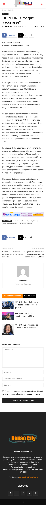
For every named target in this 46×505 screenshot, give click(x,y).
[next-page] (7, 336)
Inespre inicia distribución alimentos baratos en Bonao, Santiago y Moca (34, 254)
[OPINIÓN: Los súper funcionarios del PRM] (8, 316)
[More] (31, 35)
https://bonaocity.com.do (23, 284)
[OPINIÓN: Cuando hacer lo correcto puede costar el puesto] (8, 305)
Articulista (16, 221)
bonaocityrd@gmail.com (28, 477)
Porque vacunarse (26, 224)
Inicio (4, 10)
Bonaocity (25, 221)
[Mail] (29, 493)
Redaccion (9, 26)
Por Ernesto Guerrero (10, 224)
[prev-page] (3, 336)
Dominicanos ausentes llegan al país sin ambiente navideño (12, 254)
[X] (35, 493)
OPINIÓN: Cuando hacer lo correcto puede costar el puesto (26, 305)
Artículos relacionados (12, 296)
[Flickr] (16, 493)
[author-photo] (23, 277)
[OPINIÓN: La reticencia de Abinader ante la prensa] (8, 329)
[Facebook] (10, 493)
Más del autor (29, 296)
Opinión (11, 10)
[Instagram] (23, 493)
